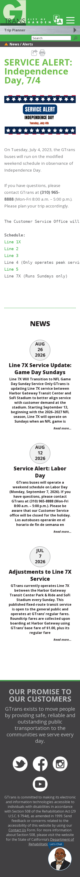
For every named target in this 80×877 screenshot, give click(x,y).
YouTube (40, 784)
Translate (58, 20)
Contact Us (17, 830)
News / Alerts (21, 44)
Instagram (60, 763)
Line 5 (11, 269)
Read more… (62, 428)
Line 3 (11, 255)
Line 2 (11, 248)
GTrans (13, 13)
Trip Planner (14, 30)
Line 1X (12, 241)
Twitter (20, 763)
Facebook (40, 763)
